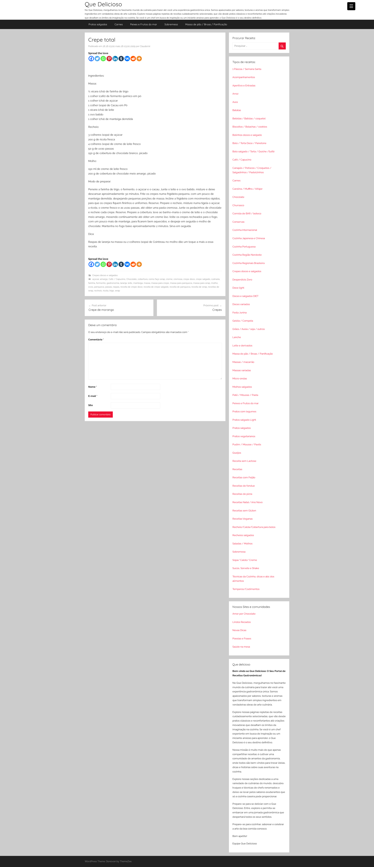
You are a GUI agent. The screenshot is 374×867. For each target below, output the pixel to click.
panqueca (99, 287)
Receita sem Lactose (244, 460)
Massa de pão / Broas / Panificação (206, 24)
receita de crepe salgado (156, 287)
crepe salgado (203, 279)
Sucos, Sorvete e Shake (245, 568)
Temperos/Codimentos (245, 589)
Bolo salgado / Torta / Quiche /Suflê (253, 151)
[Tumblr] (121, 58)
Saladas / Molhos (242, 543)
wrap (117, 290)
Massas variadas (241, 370)
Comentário (96, 339)
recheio (98, 290)
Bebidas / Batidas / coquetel (249, 118)
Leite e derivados (242, 345)
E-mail (92, 396)
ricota (105, 290)
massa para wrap (201, 283)
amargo (104, 279)
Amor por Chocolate (244, 613)
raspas (116, 287)
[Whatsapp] (103, 58)
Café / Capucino (117, 279)
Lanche (236, 337)
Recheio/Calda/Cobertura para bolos (253, 527)
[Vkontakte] (127, 58)
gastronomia (113, 283)
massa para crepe (160, 283)
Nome (92, 386)
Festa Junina (239, 312)
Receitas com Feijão (243, 477)
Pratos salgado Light (244, 419)
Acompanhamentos (243, 77)
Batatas (236, 110)
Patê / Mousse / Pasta (245, 395)
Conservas (238, 221)
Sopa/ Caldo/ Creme (244, 560)
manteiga (138, 283)
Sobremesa (171, 24)
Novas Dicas (239, 630)
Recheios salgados (243, 535)
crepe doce (189, 279)
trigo (111, 290)
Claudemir (145, 46)
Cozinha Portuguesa (244, 246)
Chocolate (131, 279)
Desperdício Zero (242, 279)
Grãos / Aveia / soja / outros (248, 329)
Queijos (236, 452)
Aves (235, 102)
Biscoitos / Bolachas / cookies (249, 126)
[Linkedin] (115, 58)
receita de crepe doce (131, 287)
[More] (139, 58)
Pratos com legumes (244, 411)
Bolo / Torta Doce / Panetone (249, 143)
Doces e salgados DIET (245, 296)
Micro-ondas (239, 378)
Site (90, 405)
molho (214, 283)
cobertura (143, 279)
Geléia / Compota (242, 320)
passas (108, 287)
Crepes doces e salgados (105, 275)
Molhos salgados (242, 386)
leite (130, 283)
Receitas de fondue (243, 485)
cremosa (178, 279)
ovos (90, 287)
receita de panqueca (180, 287)
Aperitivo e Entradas (243, 85)
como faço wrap (157, 279)
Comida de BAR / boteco (246, 213)
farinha (91, 283)
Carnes (119, 24)
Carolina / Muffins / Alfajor (247, 188)
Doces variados (241, 304)
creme (169, 279)
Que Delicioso (103, 4)
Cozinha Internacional (244, 229)
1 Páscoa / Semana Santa (246, 69)
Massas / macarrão (243, 362)
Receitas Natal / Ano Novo (247, 502)
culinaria (215, 279)
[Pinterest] (109, 58)
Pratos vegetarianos (243, 436)
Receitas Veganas (242, 518)
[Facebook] (91, 58)
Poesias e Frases (241, 638)
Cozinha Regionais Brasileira (248, 263)
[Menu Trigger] (351, 6)
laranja (123, 283)
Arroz (235, 93)
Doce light (238, 287)
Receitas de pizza (242, 493)
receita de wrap (199, 287)
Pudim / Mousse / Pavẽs (246, 444)
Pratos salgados (98, 24)
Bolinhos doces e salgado (247, 135)
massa (147, 283)
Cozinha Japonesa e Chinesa (248, 238)
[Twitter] (97, 58)
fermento (101, 283)
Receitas (237, 469)
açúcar (95, 279)
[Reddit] (133, 58)
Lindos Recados (241, 622)
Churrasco (238, 205)
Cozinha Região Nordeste (247, 254)
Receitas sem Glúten (244, 510)
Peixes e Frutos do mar (143, 24)
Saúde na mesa (241, 646)
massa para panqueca (181, 283)
